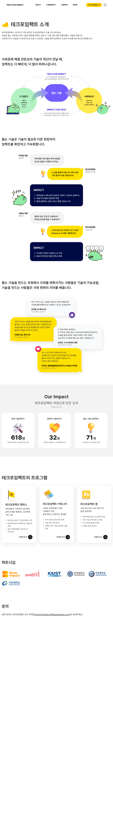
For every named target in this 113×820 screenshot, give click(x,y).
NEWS (75, 5)
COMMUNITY (51, 5)
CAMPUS (64, 5)
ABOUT (38, 5)
